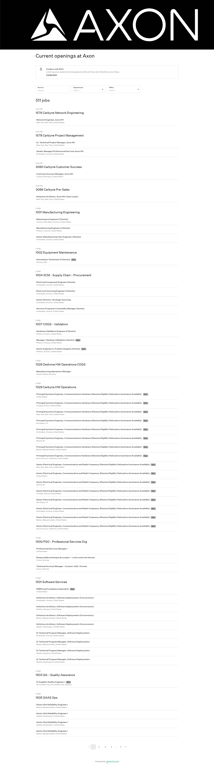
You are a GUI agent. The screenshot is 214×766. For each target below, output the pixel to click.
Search (40, 87)
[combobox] (73, 90)
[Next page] (125, 747)
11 (120, 747)
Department (78, 87)
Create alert (51, 75)
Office (111, 87)
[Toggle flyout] (102, 89)
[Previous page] (88, 747)
